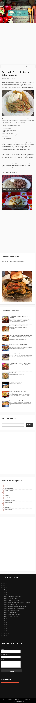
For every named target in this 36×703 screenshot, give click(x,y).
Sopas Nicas (8, 507)
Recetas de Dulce (9, 497)
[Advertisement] (18, 45)
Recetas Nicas (8, 502)
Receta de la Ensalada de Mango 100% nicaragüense (17, 602)
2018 (4, 585)
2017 (4, 587)
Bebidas (7, 486)
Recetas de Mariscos (10, 500)
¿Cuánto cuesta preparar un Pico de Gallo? (20, 363)
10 (5, 595)
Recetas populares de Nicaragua (17, 391)
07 (5, 622)
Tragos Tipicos (8, 509)
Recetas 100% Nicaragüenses (17, 699)
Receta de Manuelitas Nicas (10, 598)
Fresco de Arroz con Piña (15, 382)
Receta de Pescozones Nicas (11, 616)
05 (5, 626)
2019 (4, 583)
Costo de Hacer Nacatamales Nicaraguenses (13, 261)
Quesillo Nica (12, 372)
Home (2, 66)
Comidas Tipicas (8, 66)
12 (5, 591)
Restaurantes (8, 505)
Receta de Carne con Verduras (11, 610)
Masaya (7, 495)
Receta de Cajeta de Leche (10, 604)
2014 (4, 635)
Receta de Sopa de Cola (10, 612)
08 (5, 620)
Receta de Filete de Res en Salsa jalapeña (15, 73)
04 (5, 628)
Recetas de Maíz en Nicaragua (17, 354)
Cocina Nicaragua (9, 488)
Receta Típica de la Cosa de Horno (18, 344)
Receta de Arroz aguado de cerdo (12, 614)
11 (5, 593)
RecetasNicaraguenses (20, 701)
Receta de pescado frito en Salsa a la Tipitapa (15, 606)
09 (5, 618)
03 (5, 630)
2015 (4, 633)
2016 (4, 589)
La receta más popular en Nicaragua (18, 400)
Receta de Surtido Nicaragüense (11, 600)
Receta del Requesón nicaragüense (12, 596)
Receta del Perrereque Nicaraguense (18, 325)
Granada (7, 493)
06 (5, 624)
